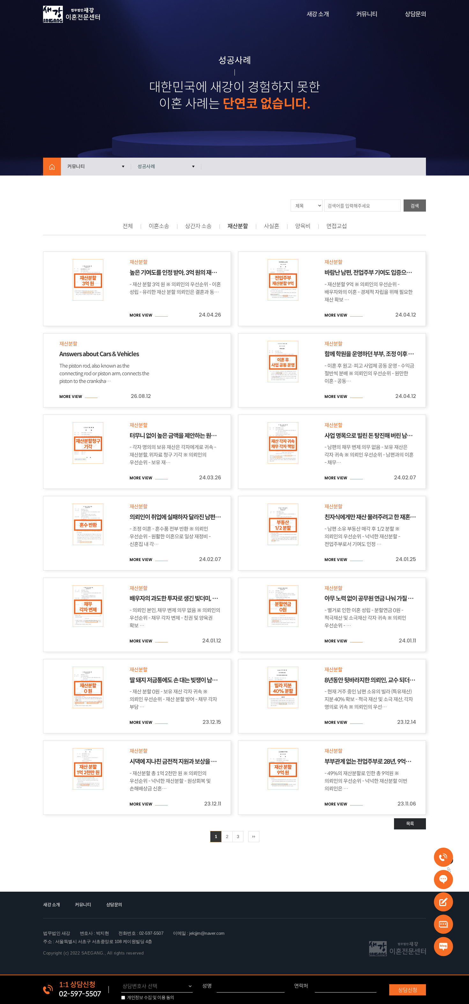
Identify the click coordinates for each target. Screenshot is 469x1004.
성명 (207, 986)
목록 (410, 824)
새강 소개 (318, 14)
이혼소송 (159, 226)
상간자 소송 (198, 226)
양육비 (302, 226)
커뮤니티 (366, 14)
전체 (128, 226)
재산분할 (237, 226)
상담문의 (415, 14)
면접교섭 (336, 226)
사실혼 (271, 226)
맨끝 (253, 836)
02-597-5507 (80, 994)
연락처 (301, 986)
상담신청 (407, 989)
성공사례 (146, 166)
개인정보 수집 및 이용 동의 (150, 997)
